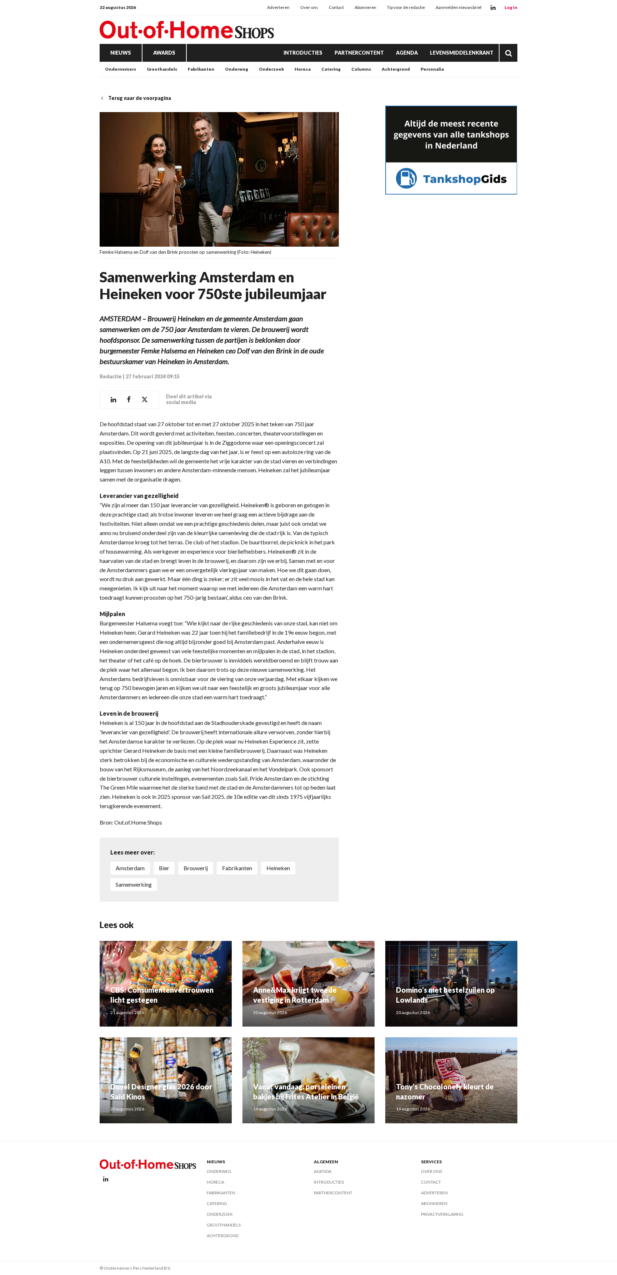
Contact (336, 7)
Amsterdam (130, 868)
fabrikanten (237, 868)
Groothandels (162, 69)
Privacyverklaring (442, 1214)
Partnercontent (359, 53)
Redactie (111, 376)
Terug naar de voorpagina (139, 98)
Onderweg (236, 69)
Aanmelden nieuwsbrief (459, 7)
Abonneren (365, 7)
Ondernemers (120, 69)
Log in (511, 7)
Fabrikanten (201, 69)
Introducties (303, 53)
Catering (331, 69)
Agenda (407, 53)
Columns (361, 69)
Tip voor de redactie (406, 7)
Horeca (303, 69)
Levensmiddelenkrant (461, 53)
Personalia (432, 69)
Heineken (278, 868)
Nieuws (120, 53)
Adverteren (278, 7)
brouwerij (196, 868)
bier (164, 868)
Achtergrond (396, 69)
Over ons (309, 7)
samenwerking (134, 884)
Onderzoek (271, 69)
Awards (164, 53)
